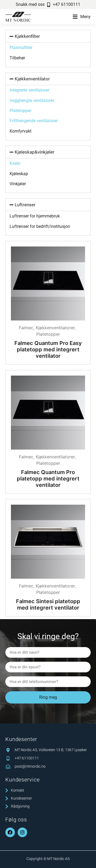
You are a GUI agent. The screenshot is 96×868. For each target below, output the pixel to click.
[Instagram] (22, 832)
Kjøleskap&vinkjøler (34, 152)
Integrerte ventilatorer (29, 90)
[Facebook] (10, 832)
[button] (82, 17)
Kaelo (15, 163)
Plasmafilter (21, 47)
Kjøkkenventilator (32, 78)
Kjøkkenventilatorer (55, 327)
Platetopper (20, 110)
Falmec (26, 327)
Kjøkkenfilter (27, 36)
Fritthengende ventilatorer (34, 120)
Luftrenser (25, 204)
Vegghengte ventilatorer (32, 100)
